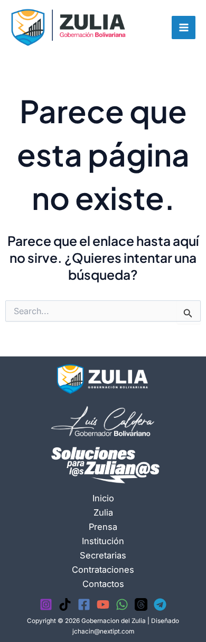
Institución (103, 541)
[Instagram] (46, 604)
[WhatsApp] (122, 604)
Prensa (103, 526)
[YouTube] (103, 604)
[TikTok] (65, 604)
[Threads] (141, 604)
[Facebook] (84, 604)
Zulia (103, 512)
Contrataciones (103, 569)
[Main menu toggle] (183, 28)
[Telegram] (160, 604)
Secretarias (103, 555)
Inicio (103, 498)
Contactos (103, 584)
